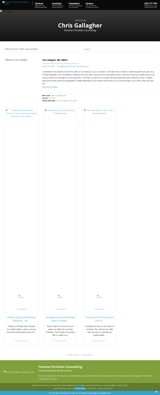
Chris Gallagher (21, 309)
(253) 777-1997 (151, 5)
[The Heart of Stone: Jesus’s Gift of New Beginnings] (99, 203)
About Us (70, 388)
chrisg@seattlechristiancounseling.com (73, 66)
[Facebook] (47, 388)
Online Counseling (59, 388)
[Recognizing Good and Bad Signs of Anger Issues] (60, 203)
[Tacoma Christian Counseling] (17, 3)
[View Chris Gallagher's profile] (21, 306)
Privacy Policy (80, 388)
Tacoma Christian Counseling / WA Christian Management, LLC (57, 385)
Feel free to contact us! (105, 388)
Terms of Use (91, 388)
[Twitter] (51, 388)
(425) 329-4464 (48, 66)
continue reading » (21, 341)
